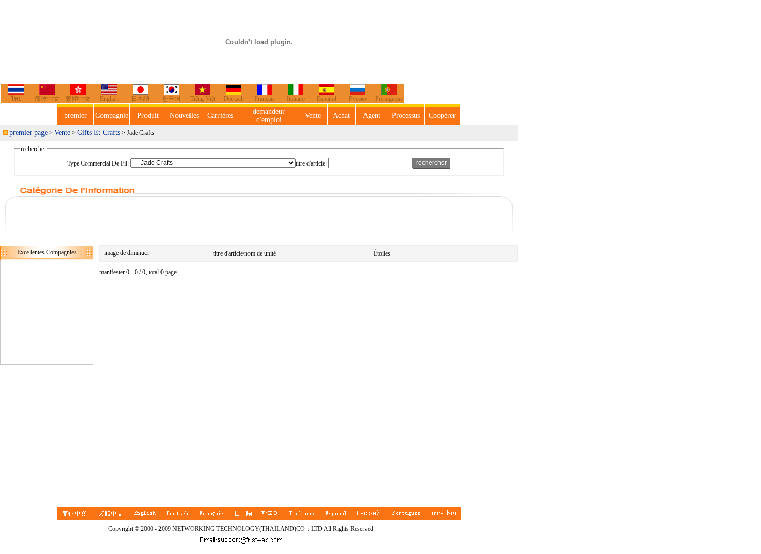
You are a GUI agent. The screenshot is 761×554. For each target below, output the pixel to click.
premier (75, 115)
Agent (371, 115)
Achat (341, 115)
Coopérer (442, 115)
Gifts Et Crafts (98, 133)
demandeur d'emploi (269, 116)
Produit (148, 115)
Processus (406, 115)
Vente (313, 115)
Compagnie (111, 115)
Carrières (220, 115)
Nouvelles (184, 115)
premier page (28, 133)
